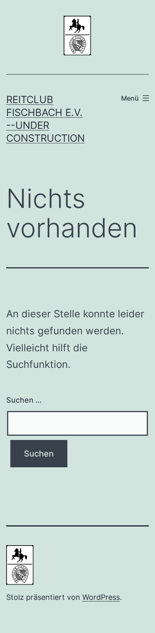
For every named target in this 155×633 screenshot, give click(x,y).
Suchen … (24, 400)
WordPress (101, 597)
